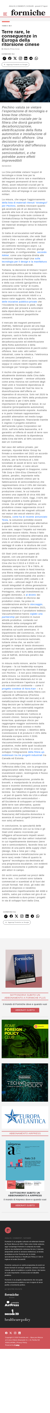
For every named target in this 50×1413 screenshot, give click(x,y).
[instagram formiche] (15, 1333)
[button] (5, 13)
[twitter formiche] (10, 1333)
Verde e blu (7, 25)
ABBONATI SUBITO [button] (25, 1010)
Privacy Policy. (22, 1342)
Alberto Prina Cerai (12, 49)
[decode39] (25, 1312)
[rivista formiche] (25, 1165)
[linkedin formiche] (19, 1333)
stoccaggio (36, 604)
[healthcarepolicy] (25, 1320)
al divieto (31, 595)
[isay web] (16, 1345)
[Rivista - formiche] (25, 1295)
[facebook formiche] (6, 1333)
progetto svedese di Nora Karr (19, 688)
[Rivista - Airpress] (25, 1303)
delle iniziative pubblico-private (19, 301)
